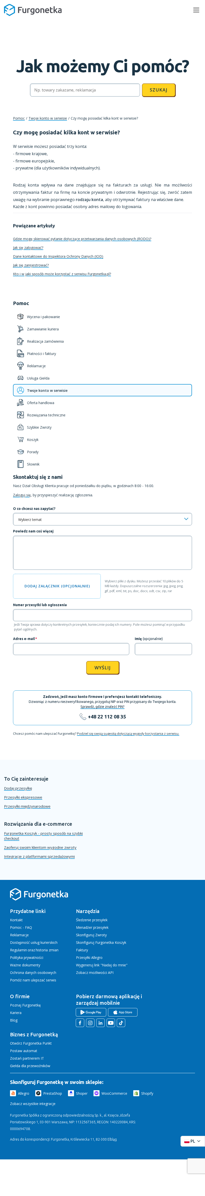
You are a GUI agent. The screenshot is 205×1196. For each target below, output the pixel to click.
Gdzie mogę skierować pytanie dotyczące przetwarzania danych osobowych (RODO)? (82, 238)
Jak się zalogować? (28, 247)
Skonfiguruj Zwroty (91, 935)
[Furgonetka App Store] (122, 1012)
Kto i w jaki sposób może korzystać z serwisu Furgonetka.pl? (62, 273)
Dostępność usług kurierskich (34, 942)
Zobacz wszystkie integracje (33, 1103)
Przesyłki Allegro (89, 957)
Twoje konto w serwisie (47, 118)
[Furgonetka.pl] (33, 10)
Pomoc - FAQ (21, 927)
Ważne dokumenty (25, 965)
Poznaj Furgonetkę (25, 1005)
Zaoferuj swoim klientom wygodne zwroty (40, 847)
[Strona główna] (39, 899)
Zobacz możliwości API (95, 972)
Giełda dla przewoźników (30, 1065)
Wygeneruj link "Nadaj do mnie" (102, 965)
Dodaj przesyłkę (18, 788)
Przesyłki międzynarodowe (27, 806)
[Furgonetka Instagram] (90, 1023)
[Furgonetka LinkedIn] (100, 1023)
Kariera (16, 1012)
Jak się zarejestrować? (31, 265)
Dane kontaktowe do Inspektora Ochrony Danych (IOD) (58, 256)
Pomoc (19, 118)
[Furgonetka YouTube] (111, 1023)
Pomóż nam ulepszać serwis (33, 980)
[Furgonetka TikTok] (121, 1023)
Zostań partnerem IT (27, 1058)
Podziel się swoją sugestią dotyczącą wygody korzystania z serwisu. (128, 733)
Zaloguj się (22, 495)
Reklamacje (19, 935)
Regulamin (18, 950)
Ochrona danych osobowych (33, 972)
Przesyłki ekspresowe (23, 797)
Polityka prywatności (26, 957)
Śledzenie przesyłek (92, 919)
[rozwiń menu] (196, 10)
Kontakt (16, 919)
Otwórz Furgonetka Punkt (31, 1043)
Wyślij (102, 668)
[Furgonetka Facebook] (80, 1023)
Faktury (82, 950)
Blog (14, 1020)
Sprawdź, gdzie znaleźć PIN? (102, 707)
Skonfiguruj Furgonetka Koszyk (101, 942)
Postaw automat (23, 1050)
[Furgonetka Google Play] (91, 1012)
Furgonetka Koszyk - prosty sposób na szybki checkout (43, 836)
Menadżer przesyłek (92, 927)
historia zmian (47, 950)
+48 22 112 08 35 (107, 716)
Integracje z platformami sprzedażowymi (39, 856)
